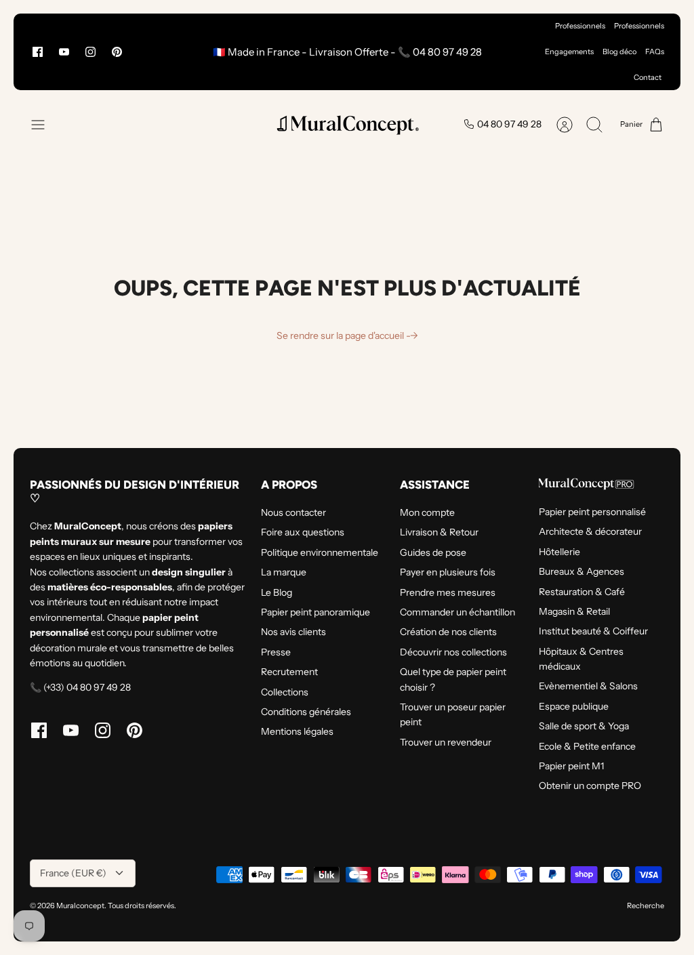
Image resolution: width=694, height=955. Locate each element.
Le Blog (276, 592)
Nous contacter (293, 512)
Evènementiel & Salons (588, 686)
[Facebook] (37, 51)
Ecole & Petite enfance (587, 746)
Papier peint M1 (571, 766)
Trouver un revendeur (445, 742)
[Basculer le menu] (45, 125)
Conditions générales (306, 712)
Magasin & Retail (574, 611)
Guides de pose (433, 552)
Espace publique (574, 706)
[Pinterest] (117, 51)
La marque (283, 572)
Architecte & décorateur (590, 531)
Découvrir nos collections (453, 652)
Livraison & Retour (439, 532)
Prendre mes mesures (447, 592)
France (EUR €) (73, 873)
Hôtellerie (559, 552)
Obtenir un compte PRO (590, 785)
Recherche (645, 905)
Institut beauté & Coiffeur (593, 631)
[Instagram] (90, 51)
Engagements (569, 51)
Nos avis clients (293, 632)
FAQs (654, 51)
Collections (284, 692)
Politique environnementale (319, 552)
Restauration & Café (582, 592)
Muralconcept (80, 905)
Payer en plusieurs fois (447, 572)
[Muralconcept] (347, 124)
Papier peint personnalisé (592, 512)
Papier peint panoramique (315, 612)
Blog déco (619, 51)
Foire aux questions (302, 532)
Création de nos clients (448, 632)
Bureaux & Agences (581, 571)
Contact (647, 77)
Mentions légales (297, 731)
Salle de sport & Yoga (584, 726)
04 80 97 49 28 (509, 124)
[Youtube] (64, 51)
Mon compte (427, 512)
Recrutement (289, 672)
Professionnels (580, 26)
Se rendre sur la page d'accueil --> (347, 335)
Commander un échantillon (457, 612)
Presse (276, 652)
